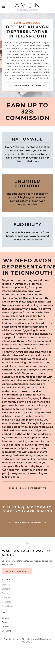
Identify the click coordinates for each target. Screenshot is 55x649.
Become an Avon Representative (27, 86)
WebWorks (27, 642)
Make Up (6, 584)
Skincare (6, 589)
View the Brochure (17, 571)
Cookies (5, 626)
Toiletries (6, 597)
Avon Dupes (7, 606)
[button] (3, 6)
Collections (7, 602)
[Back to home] (27, 6)
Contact (5, 618)
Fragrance (6, 593)
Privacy (5, 622)
